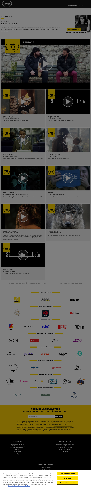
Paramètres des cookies (68, 473)
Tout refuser (68, 478)
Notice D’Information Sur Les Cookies (19, 486)
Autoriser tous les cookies (68, 483)
